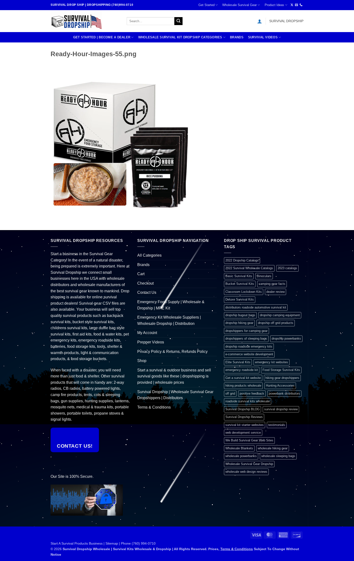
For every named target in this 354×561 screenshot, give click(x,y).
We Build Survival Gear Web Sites (249, 440)
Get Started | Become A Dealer (101, 37)
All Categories (149, 255)
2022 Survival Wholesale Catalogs (249, 268)
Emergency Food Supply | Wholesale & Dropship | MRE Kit (170, 305)
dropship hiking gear (239, 323)
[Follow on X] (291, 5)
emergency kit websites (271, 362)
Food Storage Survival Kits (281, 370)
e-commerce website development (249, 354)
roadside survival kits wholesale (247, 401)
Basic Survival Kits (238, 276)
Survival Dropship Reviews (244, 417)
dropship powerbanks (286, 338)
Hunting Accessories (280, 385)
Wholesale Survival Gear (239, 5)
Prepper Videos (150, 342)
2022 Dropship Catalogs (242, 260)
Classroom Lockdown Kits (243, 292)
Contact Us (146, 292)
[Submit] (178, 21)
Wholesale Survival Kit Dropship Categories (180, 37)
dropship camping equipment (280, 315)
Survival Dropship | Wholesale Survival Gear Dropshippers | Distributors (175, 395)
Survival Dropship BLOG (242, 409)
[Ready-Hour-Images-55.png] (123, 138)
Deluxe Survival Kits (239, 299)
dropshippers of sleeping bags (246, 338)
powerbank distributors (284, 393)
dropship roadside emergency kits (248, 346)
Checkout (145, 283)
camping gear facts (272, 284)
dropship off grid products (275, 323)
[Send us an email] (296, 5)
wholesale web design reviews (246, 471)
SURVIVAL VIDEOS (263, 37)
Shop (141, 361)
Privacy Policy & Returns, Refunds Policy (172, 351)
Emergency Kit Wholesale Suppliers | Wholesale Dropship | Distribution (169, 320)
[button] (259, 21)
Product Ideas (274, 5)
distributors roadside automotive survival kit (255, 307)
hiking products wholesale (243, 385)
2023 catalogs (287, 268)
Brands (236, 37)
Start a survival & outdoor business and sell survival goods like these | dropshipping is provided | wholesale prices (174, 376)
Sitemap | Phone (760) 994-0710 (130, 543)
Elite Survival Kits (237, 362)
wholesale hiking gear (273, 448)
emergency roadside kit (241, 370)
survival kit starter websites (244, 425)
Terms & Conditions (154, 407)
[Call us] (301, 5)
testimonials (276, 425)
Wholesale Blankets (239, 448)
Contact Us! (75, 446)
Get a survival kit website (243, 378)
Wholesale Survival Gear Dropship (249, 464)
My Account (147, 333)
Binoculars (264, 276)
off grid (230, 393)
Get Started (206, 5)
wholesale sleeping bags (278, 456)
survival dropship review (281, 409)
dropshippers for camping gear (246, 331)
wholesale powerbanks (241, 456)
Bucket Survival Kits (239, 284)
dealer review (275, 292)
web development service (243, 432)
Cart (140, 274)
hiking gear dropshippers (282, 378)
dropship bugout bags (240, 315)
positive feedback (252, 393)
